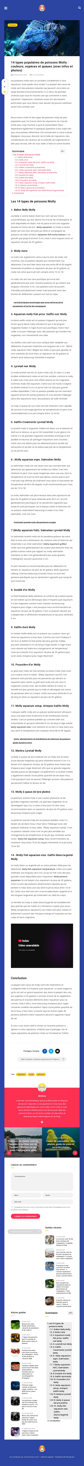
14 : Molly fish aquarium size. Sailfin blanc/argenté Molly (41, 190)
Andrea (42, 1096)
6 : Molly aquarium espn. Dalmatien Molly (34, 170)
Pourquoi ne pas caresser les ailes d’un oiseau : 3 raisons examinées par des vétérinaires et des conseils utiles (64, 1271)
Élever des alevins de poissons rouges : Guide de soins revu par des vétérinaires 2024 (30, 1420)
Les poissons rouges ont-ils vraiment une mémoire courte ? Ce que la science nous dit (30, 1404)
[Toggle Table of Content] (61, 151)
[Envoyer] (39, 1231)
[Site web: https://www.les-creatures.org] (42, 1122)
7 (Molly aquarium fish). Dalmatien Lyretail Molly (37, 173)
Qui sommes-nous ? (31, 1457)
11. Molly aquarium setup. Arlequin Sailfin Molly (36, 183)
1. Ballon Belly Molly (24, 157)
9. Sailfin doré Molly (25, 178)
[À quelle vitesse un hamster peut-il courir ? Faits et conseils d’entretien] (49, 1300)
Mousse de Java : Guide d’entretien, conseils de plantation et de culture (30, 1327)
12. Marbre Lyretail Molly (28, 185)
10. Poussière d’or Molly (27, 180)
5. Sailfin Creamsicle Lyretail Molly (31, 167)
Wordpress (70, 1457)
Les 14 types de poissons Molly (27, 155)
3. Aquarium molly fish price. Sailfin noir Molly (35, 162)
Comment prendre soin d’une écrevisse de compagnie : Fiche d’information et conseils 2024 (30, 1354)
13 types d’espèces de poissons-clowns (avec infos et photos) (30, 1433)
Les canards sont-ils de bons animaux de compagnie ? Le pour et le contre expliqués (64, 1255)
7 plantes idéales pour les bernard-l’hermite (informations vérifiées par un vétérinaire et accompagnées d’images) (30, 1372)
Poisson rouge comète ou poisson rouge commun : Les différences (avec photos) (29, 1389)
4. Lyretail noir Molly (26, 165)
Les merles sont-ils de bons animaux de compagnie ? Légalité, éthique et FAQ (64, 1242)
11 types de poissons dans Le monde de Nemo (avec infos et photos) (29, 1340)
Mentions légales (47, 1457)
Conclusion (19, 193)
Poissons (12, 25)
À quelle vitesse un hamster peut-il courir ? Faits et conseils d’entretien (63, 1303)
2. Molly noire (22, 160)
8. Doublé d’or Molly (25, 175)
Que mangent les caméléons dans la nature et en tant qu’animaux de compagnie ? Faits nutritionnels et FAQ (63, 1288)
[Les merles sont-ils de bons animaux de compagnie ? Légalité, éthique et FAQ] (49, 1239)
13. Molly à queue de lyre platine (31, 188)
